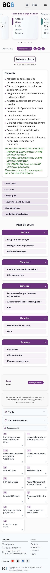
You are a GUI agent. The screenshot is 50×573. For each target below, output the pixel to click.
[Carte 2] (21, 42)
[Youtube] (13, 561)
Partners (34, 544)
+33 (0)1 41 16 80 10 (13, 548)
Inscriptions (36, 547)
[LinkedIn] (23, 561)
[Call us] (35, 48)
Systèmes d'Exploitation (25, 13)
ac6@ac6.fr (9, 544)
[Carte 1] (18, 42)
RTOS (18, 25)
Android (19, 18)
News (33, 554)
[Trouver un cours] (27, 5)
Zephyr (18, 29)
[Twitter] (18, 561)
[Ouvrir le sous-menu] (45, 5)
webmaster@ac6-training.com (19, 570)
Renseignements (24, 49)
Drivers (19, 33)
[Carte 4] (28, 42)
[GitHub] (28, 561)
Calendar (35, 550)
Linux (18, 22)
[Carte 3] (25, 42)
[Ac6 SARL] (4, 568)
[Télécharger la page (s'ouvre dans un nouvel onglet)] (43, 48)
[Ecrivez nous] (39, 48)
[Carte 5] (31, 42)
